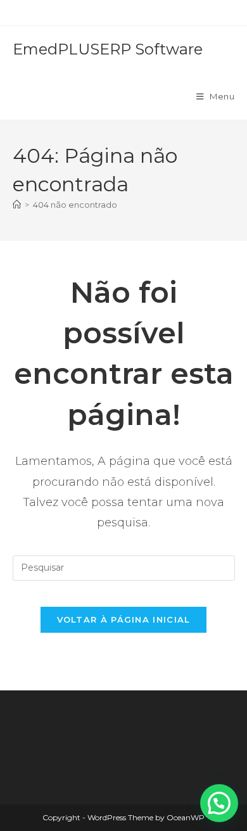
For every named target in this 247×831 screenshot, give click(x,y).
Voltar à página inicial (124, 619)
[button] (219, 803)
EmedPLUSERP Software (108, 49)
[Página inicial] (17, 205)
